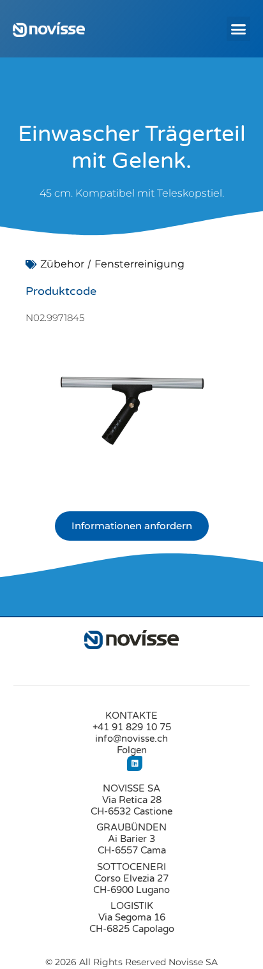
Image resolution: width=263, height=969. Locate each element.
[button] (239, 29)
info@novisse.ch (131, 738)
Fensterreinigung (139, 264)
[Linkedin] (134, 763)
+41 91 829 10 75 (132, 727)
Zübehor (62, 264)
